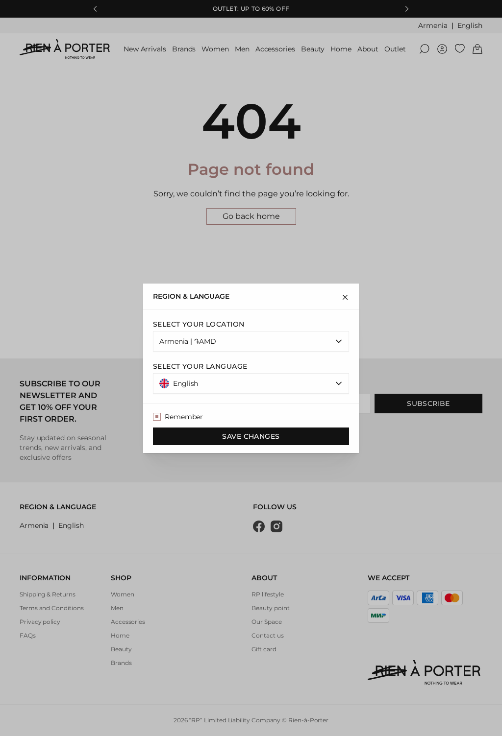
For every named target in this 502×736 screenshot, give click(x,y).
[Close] (345, 297)
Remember (184, 416)
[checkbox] (157, 417)
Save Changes (250, 436)
